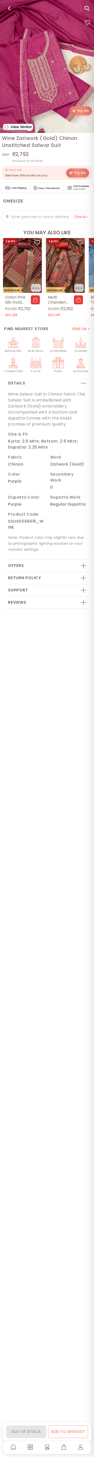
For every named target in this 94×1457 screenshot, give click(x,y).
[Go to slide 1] (29, 130)
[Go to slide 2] (36, 130)
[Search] (87, 8)
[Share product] (85, 125)
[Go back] (9, 8)
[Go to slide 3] (43, 130)
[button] (35, 299)
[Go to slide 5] (57, 130)
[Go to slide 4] (50, 130)
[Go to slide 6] (64, 130)
